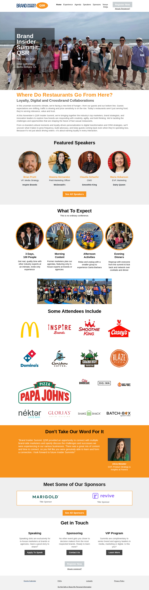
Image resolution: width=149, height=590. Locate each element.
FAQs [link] (105, 7)
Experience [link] (68, 5)
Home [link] (58, 5)
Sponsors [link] (97, 5)
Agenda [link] (78, 5)
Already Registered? (122, 9)
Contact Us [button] (74, 552)
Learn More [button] (114, 552)
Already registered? (74, 569)
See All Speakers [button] (74, 194)
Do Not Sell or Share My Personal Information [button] (74, 587)
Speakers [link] (87, 5)
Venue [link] (105, 5)
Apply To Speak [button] (35, 552)
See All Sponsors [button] (74, 513)
